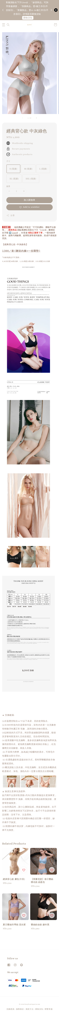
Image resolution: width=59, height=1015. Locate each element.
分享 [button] (12, 215)
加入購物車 (29, 200)
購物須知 (27, 17)
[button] (3, 25)
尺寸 (8, 161)
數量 (8, 186)
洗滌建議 (10, 1009)
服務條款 (20, 1009)
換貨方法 (30, 1009)
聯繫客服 (49, 1009)
